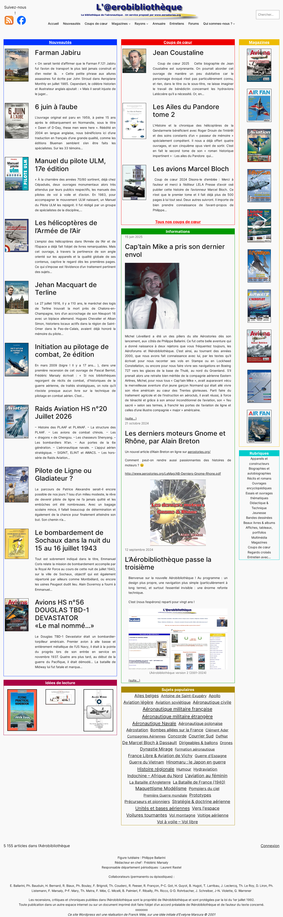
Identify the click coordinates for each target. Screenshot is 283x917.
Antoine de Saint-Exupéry (184, 695)
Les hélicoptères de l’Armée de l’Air (66, 227)
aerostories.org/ (199, 452)
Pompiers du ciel (204, 788)
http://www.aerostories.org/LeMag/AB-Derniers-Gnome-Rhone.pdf (173, 473)
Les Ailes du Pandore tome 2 (186, 111)
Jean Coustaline (178, 52)
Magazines (259, 42)
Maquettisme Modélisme (161, 788)
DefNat (222, 736)
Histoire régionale (155, 769)
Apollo (214, 695)
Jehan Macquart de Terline (66, 289)
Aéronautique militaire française (177, 709)
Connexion (270, 846)
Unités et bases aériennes (162, 808)
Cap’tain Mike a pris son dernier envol (175, 250)
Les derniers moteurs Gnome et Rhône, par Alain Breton (175, 437)
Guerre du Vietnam (146, 762)
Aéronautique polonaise (200, 723)
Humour (183, 769)
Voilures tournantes (146, 815)
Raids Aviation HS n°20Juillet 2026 (71, 412)
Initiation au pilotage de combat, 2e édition (72, 351)
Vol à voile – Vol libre (177, 821)
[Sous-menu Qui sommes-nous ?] (234, 24)
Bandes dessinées (259, 517)
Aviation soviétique (173, 702)
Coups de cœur (178, 42)
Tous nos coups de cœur (178, 222)
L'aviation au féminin (206, 775)
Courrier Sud (201, 736)
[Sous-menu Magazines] (130, 24)
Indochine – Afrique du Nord (155, 775)
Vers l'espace (206, 808)
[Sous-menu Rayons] (147, 24)
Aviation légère (138, 702)
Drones (226, 743)
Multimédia (259, 537)
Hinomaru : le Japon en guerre (196, 762)
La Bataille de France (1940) (199, 782)
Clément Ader (216, 730)
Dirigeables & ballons (198, 742)
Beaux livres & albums (259, 523)
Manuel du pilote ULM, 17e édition (70, 165)
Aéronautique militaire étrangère (177, 716)
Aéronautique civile (212, 702)
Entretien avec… (259, 557)
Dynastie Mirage (156, 749)
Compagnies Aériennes (146, 736)
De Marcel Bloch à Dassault (149, 742)
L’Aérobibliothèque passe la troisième (168, 563)
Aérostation (137, 730)
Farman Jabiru (58, 52)
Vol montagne (182, 815)
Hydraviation (205, 769)
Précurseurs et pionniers (147, 801)
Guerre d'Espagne (211, 755)
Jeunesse (259, 513)
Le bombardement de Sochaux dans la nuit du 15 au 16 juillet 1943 (72, 540)
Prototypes (200, 795)
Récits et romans (259, 478)
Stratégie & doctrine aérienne (201, 801)
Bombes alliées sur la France (176, 730)
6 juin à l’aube (56, 107)
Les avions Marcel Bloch (191, 169)
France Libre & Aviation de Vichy (160, 755)
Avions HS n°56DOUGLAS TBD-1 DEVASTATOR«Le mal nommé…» (64, 614)
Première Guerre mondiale (165, 795)
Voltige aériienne (212, 815)
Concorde (177, 736)
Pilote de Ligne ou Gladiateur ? (63, 474)
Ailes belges (146, 695)
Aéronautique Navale (154, 723)
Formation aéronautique (195, 749)
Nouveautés (60, 42)
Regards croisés (259, 552)
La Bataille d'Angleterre (150, 782)
